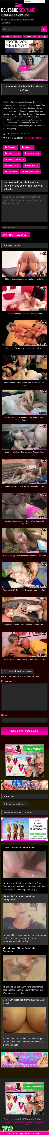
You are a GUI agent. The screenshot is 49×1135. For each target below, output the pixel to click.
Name (4, 715)
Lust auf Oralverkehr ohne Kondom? (19, 848)
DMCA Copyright (26, 1122)
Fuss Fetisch (32, 165)
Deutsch (30, 1)
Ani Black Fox (30, 138)
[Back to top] (41, 1127)
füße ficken (12, 172)
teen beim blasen (32, 172)
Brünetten (28, 147)
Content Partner (12, 1122)
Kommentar (6, 681)
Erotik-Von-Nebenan (19, 134)
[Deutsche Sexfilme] (20, 8)
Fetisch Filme (13, 153)
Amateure (12, 147)
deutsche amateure (16, 159)
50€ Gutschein (29, 36)
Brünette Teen (33, 153)
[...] (35, 889)
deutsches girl (13, 165)
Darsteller (17, 36)
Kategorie (6, 36)
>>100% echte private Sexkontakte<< (24, 1134)
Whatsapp (42, 36)
